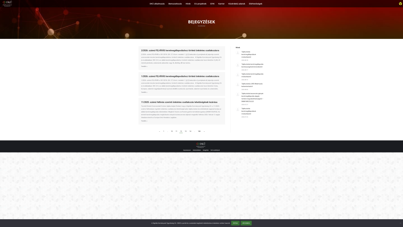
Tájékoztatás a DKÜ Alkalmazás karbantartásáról (252, 85)
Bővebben (246, 223)
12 (181, 131)
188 (199, 131)
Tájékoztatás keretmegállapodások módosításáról (248, 54)
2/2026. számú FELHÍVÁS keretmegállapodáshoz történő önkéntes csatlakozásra (180, 50)
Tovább (143, 66)
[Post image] (238, 53)
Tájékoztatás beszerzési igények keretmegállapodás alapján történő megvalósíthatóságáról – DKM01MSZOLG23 (252, 97)
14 (190, 131)
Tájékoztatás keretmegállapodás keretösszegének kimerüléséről (252, 65)
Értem (235, 223)
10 (172, 131)
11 (176, 131)
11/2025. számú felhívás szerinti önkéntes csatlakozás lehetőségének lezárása (179, 102)
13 (185, 131)
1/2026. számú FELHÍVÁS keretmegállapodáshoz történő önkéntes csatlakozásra (180, 76)
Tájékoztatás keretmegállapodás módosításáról (252, 75)
